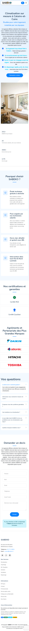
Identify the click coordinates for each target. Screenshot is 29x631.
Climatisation (4, 562)
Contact (3, 586)
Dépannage (3, 574)
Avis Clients (3, 599)
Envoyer (14, 514)
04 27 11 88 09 (10, 549)
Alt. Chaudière (4, 567)
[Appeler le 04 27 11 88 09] (22, 3)
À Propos (3, 583)
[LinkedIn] (9, 555)
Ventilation (3, 572)
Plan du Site (3, 596)
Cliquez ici (10, 523)
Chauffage (3, 564)
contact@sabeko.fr (8, 551)
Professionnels (4, 588)
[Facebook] (2, 555)
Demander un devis (14, 75)
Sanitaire (3, 569)
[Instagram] (6, 555)
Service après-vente (5, 591)
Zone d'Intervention (6, 605)
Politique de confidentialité (7, 594)
